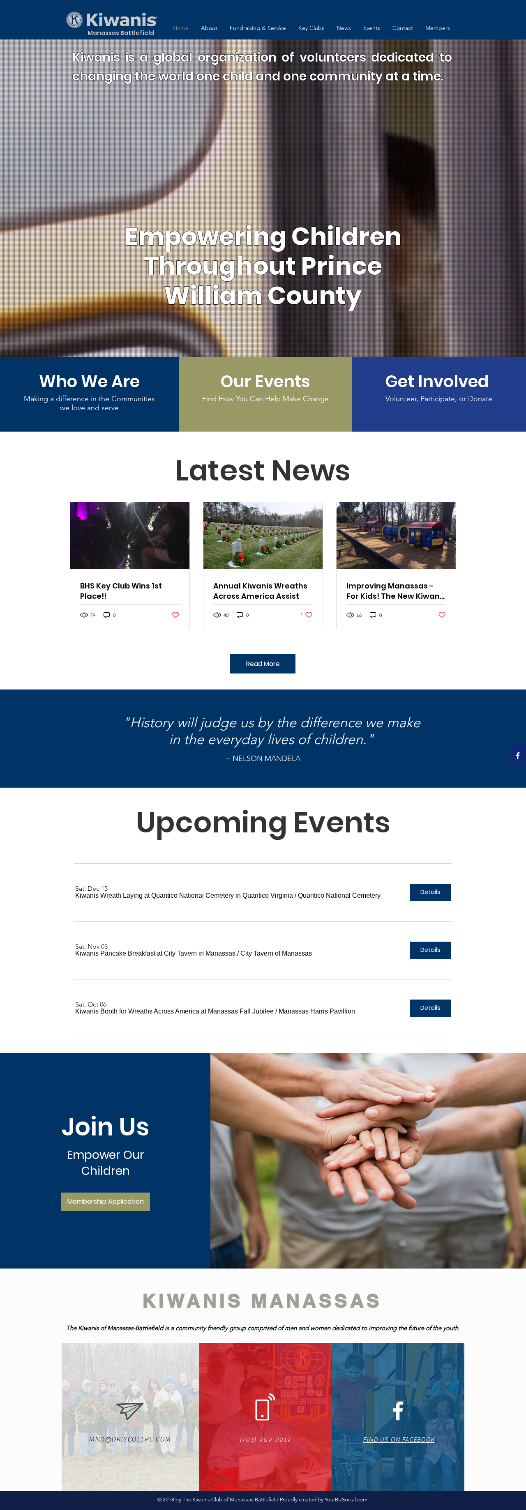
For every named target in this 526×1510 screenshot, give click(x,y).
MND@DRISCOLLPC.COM (130, 1439)
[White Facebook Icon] (517, 755)
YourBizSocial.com (346, 1499)
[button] (184, 895)
